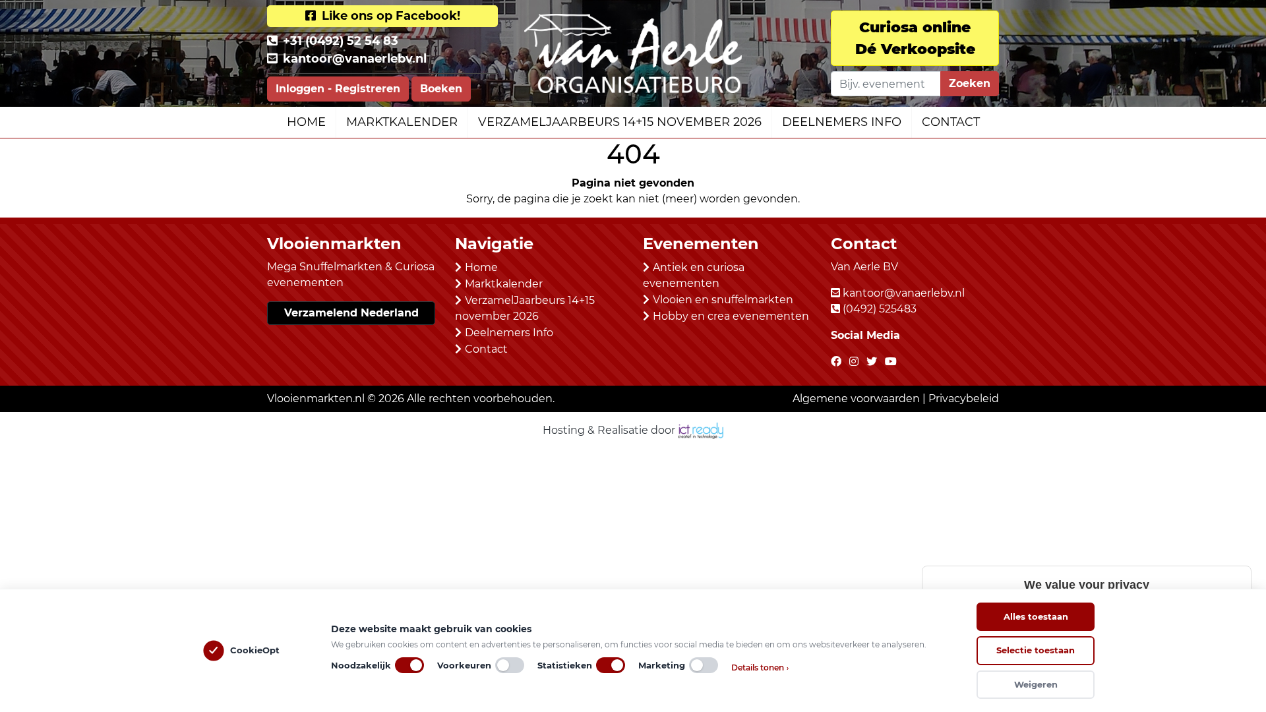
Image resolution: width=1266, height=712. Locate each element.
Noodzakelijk (361, 665)
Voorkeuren (464, 665)
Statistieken (564, 665)
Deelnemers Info (841, 122)
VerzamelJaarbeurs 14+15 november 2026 (620, 122)
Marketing (661, 665)
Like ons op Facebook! (389, 16)
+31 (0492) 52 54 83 (340, 41)
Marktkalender (402, 122)
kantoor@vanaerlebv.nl (355, 58)
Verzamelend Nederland (351, 313)
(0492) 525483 (880, 309)
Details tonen (760, 667)
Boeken (441, 88)
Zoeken (969, 83)
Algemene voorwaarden (856, 398)
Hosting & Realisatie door (610, 430)
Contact (951, 122)
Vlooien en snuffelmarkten (723, 299)
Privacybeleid (963, 398)
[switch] (409, 665)
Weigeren (1036, 684)
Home (306, 122)
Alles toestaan (1036, 616)
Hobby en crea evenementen (731, 316)
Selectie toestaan (1035, 650)
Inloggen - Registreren (338, 88)
